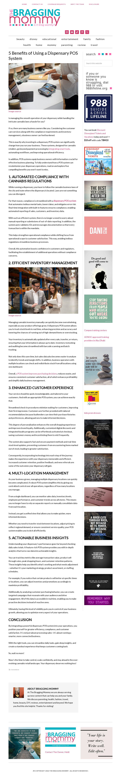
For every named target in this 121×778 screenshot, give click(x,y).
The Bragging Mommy (59, 771)
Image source (15, 111)
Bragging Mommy (35, 17)
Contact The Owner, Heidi (57, 752)
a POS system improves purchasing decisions (36, 373)
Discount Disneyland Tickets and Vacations (95, 133)
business (15, 670)
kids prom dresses (92, 413)
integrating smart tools (59, 149)
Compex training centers (95, 330)
